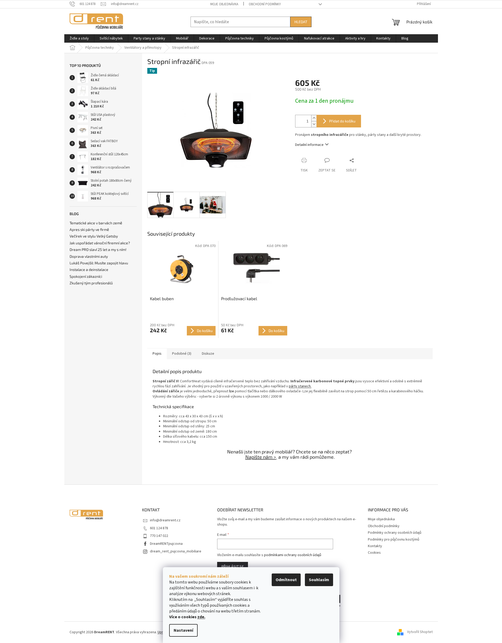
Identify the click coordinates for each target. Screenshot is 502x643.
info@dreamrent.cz (165, 520)
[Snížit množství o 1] (313, 124)
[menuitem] (79, 38)
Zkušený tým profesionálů (91, 283)
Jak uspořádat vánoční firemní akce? (100, 243)
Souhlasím (319, 580)
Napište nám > (260, 457)
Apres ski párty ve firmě (89, 229)
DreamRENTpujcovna (166, 543)
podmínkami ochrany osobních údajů (292, 555)
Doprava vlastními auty (89, 256)
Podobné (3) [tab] (181, 353)
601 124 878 (159, 528)
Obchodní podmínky (265, 4)
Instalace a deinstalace (89, 269)
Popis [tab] (157, 353)
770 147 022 (159, 535)
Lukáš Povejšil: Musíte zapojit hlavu (99, 263)
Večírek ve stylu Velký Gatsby (94, 236)
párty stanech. (300, 386)
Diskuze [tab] (208, 353)
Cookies (374, 552)
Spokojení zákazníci (86, 276)
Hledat (300, 21)
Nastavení (183, 630)
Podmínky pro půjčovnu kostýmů (393, 539)
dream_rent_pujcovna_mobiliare (175, 551)
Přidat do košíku (342, 121)
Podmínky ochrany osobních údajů (394, 532)
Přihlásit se (232, 566)
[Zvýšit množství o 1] (313, 118)
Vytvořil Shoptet (420, 632)
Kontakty (375, 546)
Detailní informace (309, 144)
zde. (201, 617)
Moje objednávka (224, 4)
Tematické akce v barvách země (96, 223)
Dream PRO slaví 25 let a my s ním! (98, 249)
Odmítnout (286, 580)
